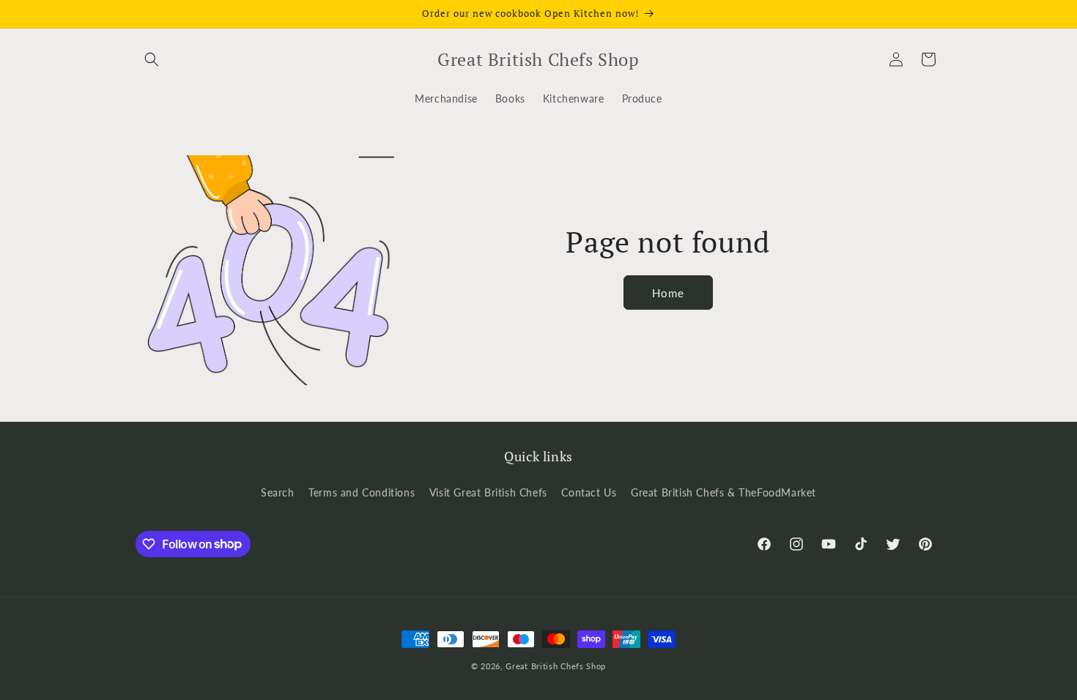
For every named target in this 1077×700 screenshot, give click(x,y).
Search (278, 492)
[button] (152, 59)
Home (668, 292)
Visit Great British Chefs (488, 492)
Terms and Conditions (361, 492)
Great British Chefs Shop (556, 666)
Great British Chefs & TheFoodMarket (723, 492)
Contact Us (588, 492)
